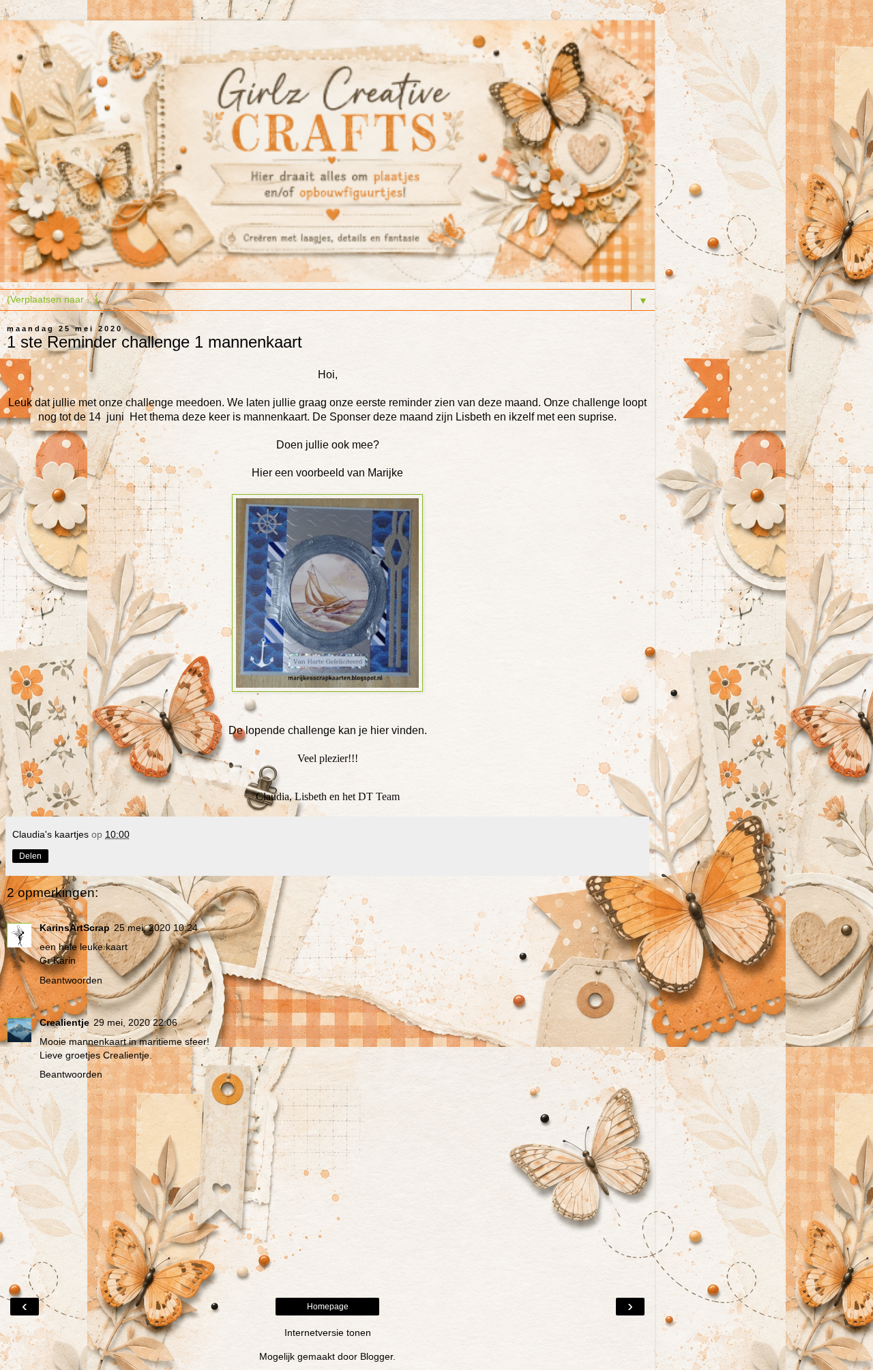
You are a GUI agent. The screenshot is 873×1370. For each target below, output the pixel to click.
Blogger (376, 1356)
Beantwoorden (71, 980)
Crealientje (64, 1022)
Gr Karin (58, 960)
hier (379, 730)
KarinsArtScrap (75, 927)
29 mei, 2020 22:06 (135, 1022)
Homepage (328, 1306)
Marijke (385, 472)
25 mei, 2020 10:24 (156, 927)
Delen (30, 856)
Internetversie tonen (327, 1332)
